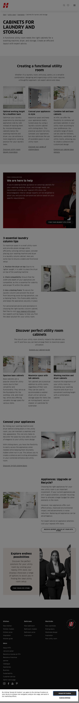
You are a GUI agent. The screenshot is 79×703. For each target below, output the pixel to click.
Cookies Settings (64, 698)
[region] (39, 696)
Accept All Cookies (65, 693)
